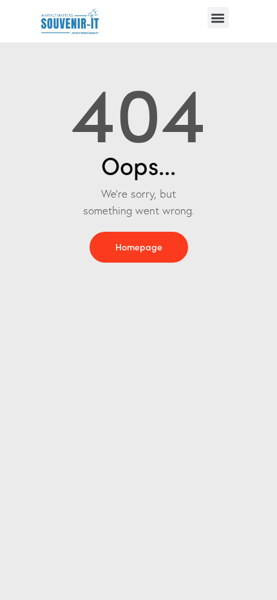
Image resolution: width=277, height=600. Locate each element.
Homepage (138, 246)
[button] (218, 17)
